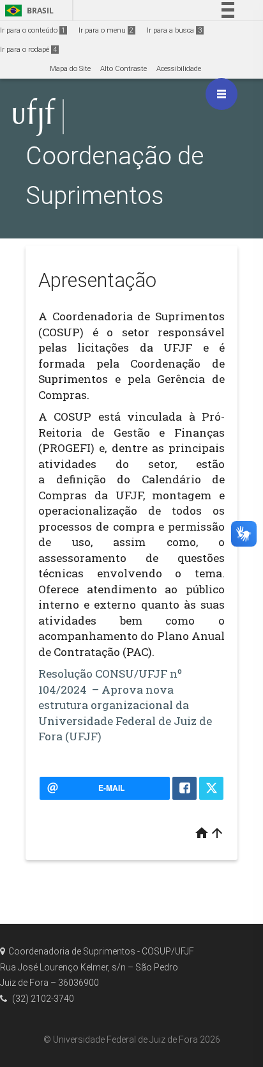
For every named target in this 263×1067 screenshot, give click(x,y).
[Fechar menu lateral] (221, 94)
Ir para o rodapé (28, 49)
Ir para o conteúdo (32, 30)
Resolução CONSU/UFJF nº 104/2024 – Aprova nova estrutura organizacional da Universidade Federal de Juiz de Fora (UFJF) (125, 705)
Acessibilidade (178, 69)
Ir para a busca (174, 30)
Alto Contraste (123, 69)
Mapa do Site (70, 69)
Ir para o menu (106, 30)
